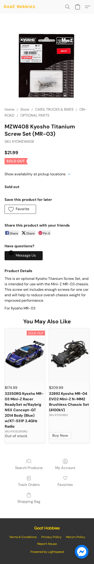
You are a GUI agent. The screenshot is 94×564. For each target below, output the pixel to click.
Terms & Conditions (23, 537)
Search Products (29, 467)
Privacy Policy (51, 537)
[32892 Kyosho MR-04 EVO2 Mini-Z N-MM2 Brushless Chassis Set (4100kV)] (69, 355)
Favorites (65, 484)
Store (24, 109)
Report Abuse (47, 544)
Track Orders (29, 484)
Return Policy (75, 537)
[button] (19, 7)
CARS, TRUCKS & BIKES (54, 109)
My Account (65, 467)
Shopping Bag (28, 501)
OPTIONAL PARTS (34, 115)
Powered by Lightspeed (47, 552)
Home (9, 109)
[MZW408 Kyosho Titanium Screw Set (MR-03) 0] (47, 66)
